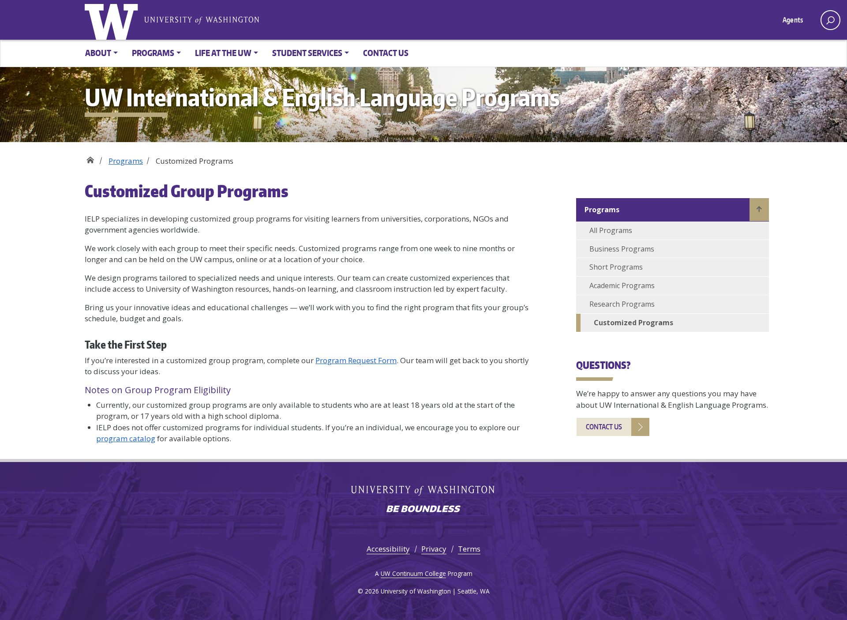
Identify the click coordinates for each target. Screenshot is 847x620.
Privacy (433, 549)
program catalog (125, 438)
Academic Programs (622, 285)
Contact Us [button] (386, 52)
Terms (469, 549)
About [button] (98, 52)
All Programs (610, 230)
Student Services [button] (307, 52)
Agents (793, 19)
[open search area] (830, 20)
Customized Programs (633, 322)
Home (90, 158)
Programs (126, 161)
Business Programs (621, 249)
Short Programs (616, 267)
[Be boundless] (423, 509)
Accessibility (388, 549)
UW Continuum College (413, 573)
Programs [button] (153, 52)
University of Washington (113, 20)
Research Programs (622, 304)
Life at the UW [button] (223, 52)
